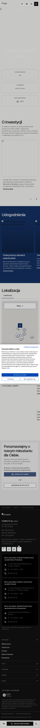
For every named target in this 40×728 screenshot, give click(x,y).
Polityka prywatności (31, 347)
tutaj (8, 368)
